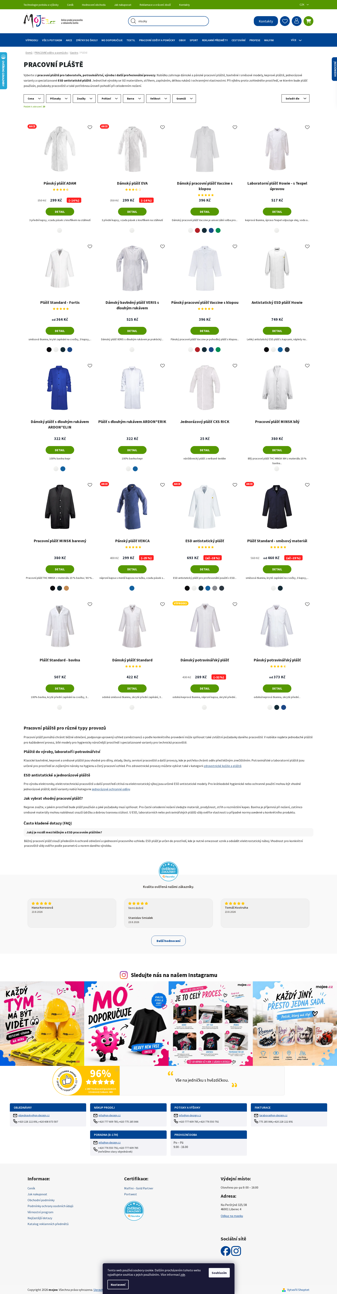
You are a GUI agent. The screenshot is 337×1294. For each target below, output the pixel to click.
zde (182, 1274)
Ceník (70, 5)
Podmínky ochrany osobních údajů (50, 1206)
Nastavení (118, 1285)
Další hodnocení (168, 941)
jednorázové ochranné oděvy (111, 789)
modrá (135, 466)
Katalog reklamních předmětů (48, 1224)
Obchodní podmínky (41, 1200)
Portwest (130, 1194)
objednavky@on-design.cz (34, 1115)
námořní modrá (204, 228)
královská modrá (211, 228)
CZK (302, 4)
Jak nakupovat (122, 5)
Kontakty (184, 5)
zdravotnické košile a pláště (222, 766)
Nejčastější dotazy (40, 1218)
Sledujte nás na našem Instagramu (174, 975)
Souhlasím (219, 1273)
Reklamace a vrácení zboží (155, 5)
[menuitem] (32, 40)
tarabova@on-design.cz (273, 1115)
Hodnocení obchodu (94, 5)
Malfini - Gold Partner (138, 1188)
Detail (60, 212)
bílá (127, 466)
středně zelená (218, 228)
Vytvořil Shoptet (298, 1290)
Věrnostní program (40, 1212)
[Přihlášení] (297, 21)
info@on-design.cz (110, 1115)
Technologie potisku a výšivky (41, 5)
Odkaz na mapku (232, 1216)
